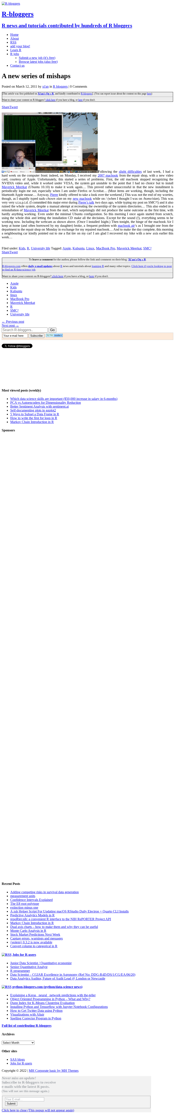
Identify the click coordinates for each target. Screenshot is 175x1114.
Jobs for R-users (24, 954)
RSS (13, 42)
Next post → (10, 325)
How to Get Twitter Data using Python (36, 1010)
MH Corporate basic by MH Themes (54, 1070)
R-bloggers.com (11, 266)
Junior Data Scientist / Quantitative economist (40, 963)
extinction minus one (24, 907)
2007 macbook (108, 175)
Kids (22, 248)
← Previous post (13, 321)
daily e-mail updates (40, 266)
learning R (98, 266)
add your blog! (20, 46)
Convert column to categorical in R (33, 946)
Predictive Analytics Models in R (32, 915)
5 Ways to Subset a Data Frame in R (34, 414)
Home (14, 34)
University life (40, 248)
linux (13, 295)
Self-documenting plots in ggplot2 (33, 410)
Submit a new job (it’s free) (37, 58)
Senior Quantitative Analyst (28, 967)
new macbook (82, 198)
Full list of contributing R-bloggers (26, 1025)
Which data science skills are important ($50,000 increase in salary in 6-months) (63, 399)
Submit (11, 1103)
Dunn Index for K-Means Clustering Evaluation (42, 1003)
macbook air (126, 225)
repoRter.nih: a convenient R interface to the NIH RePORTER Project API (60, 919)
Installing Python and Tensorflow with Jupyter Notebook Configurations (59, 1007)
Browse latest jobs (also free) (38, 61)
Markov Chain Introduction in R (32, 422)
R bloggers (60, 86)
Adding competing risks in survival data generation (44, 892)
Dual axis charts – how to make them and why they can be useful (54, 927)
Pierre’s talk (86, 202)
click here (50, 99)
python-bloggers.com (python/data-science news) (47, 987)
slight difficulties (130, 171)
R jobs (14, 54)
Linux (90, 248)
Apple (67, 248)
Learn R (15, 50)
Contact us (17, 65)
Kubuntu (79, 248)
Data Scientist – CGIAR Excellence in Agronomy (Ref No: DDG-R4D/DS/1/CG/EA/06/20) (72, 974)
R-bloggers (86, 93)
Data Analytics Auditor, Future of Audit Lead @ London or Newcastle (57, 978)
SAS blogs (17, 1059)
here (149, 93)
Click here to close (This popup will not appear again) (38, 1110)
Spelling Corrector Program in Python (35, 1018)
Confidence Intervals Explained (31, 900)
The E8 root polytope (24, 903)
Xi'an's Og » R (46, 93)
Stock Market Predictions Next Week (35, 934)
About (14, 38)
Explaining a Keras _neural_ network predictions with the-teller (53, 995)
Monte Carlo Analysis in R (28, 930)
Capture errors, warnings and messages (36, 938)
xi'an (45, 86)
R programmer (20, 971)
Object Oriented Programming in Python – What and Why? (50, 999)
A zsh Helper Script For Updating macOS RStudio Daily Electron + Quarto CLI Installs (69, 911)
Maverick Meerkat (14, 187)
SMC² (147, 248)
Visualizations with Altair (27, 1014)
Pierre (54, 195)
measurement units (22, 896)
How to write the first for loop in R (33, 418)
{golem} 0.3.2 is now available (31, 942)
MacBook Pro (105, 248)
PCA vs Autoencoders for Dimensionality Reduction (45, 402)
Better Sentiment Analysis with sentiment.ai (39, 406)
